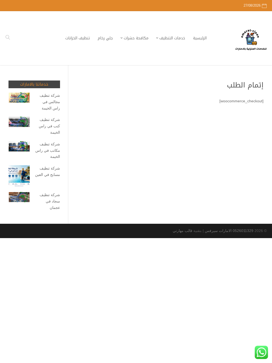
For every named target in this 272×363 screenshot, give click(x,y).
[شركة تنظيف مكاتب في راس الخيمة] (19, 147)
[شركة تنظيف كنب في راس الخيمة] (19, 123)
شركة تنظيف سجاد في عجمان (50, 201)
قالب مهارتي (182, 231)
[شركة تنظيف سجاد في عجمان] (19, 198)
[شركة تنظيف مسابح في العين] (19, 177)
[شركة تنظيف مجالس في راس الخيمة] (19, 98)
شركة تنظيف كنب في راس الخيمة (49, 125)
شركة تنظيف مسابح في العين (47, 171)
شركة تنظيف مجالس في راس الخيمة (50, 101)
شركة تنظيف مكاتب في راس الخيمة (47, 150)
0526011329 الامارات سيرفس (229, 231)
